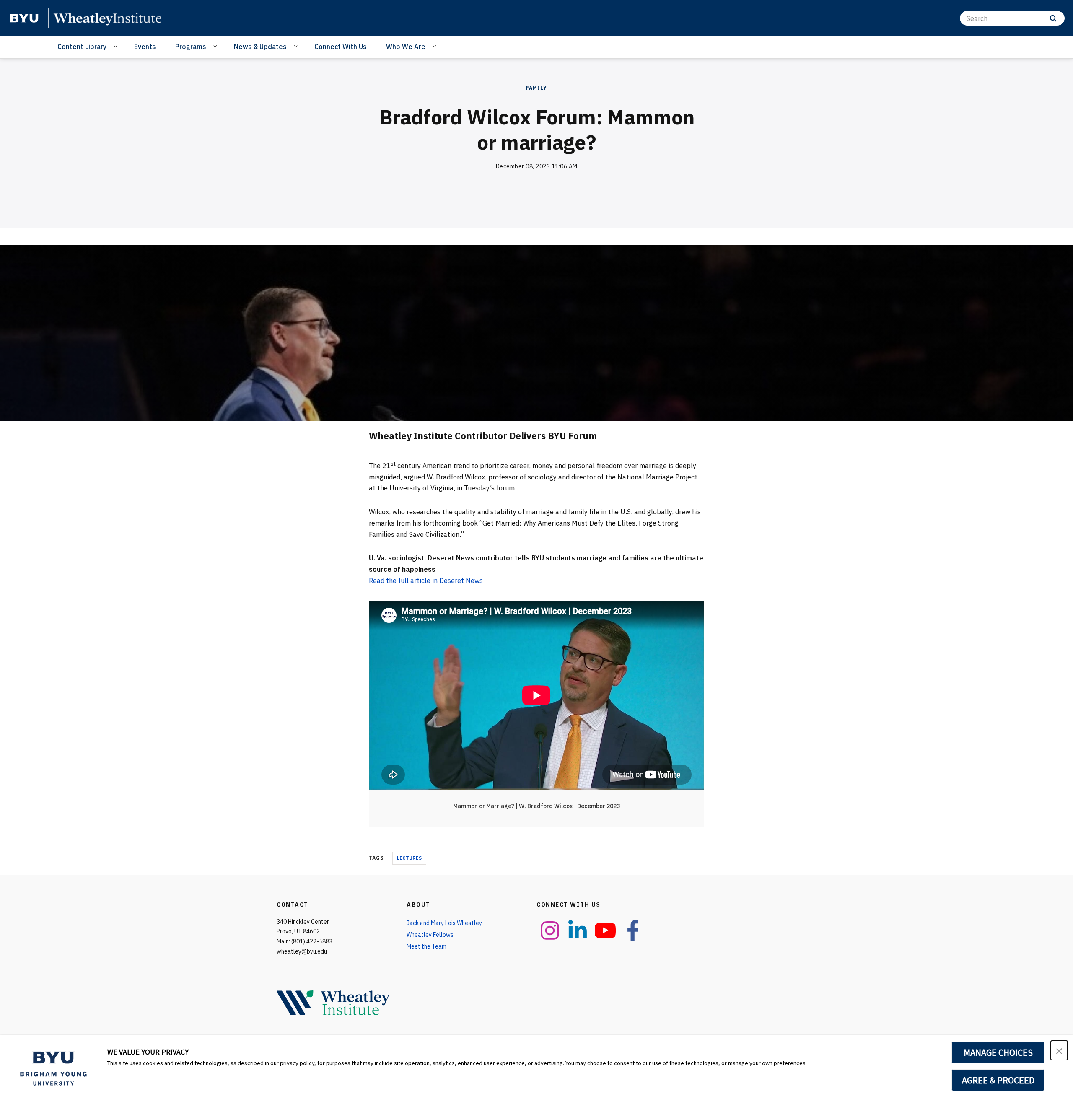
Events (145, 46)
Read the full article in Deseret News (426, 580)
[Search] (1053, 18)
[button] (1059, 1050)
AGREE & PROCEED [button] (998, 1080)
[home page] (24, 18)
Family (536, 88)
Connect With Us (340, 46)
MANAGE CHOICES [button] (998, 1052)
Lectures (409, 858)
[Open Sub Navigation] (117, 46)
